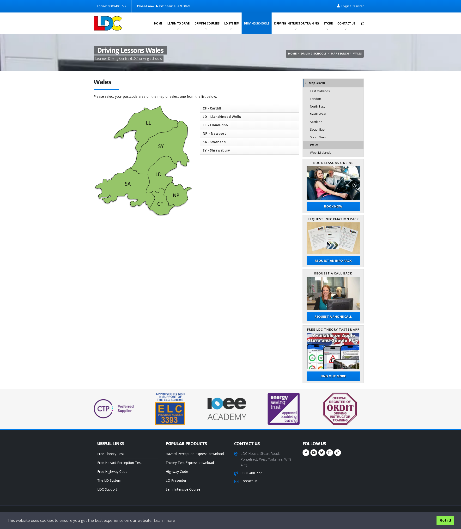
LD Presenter (176, 480)
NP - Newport (214, 133)
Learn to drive (178, 23)
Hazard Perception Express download (195, 453)
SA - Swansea (214, 142)
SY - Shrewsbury (216, 150)
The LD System (109, 480)
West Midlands (320, 153)
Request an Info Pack (333, 260)
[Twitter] (321, 452)
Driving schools (256, 23)
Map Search (340, 53)
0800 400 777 (251, 473)
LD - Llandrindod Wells (222, 116)
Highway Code (177, 471)
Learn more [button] (164, 520)
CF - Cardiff (212, 108)
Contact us (346, 23)
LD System (231, 23)
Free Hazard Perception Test (119, 462)
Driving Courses (206, 23)
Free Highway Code (112, 471)
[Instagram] (329, 452)
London (315, 99)
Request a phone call (333, 316)
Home (158, 23)
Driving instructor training (296, 23)
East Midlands (320, 91)
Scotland (316, 122)
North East (317, 106)
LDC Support (107, 489)
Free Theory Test (110, 453)
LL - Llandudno (215, 125)
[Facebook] (306, 452)
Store (328, 23)
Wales (314, 145)
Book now (333, 206)
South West (318, 137)
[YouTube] (313, 452)
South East (317, 130)
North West (318, 114)
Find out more (333, 376)
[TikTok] (337, 452)
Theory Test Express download (190, 462)
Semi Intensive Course (183, 489)
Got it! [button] (445, 520)
